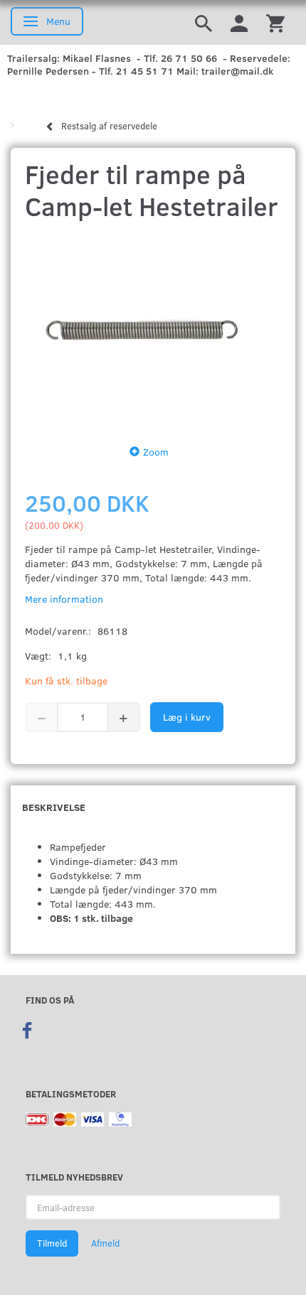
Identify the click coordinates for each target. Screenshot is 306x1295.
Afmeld (105, 1243)
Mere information (64, 599)
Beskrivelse (53, 807)
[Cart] (275, 22)
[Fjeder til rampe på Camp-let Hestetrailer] (153, 329)
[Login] (239, 22)
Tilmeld (52, 1243)
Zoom (156, 451)
